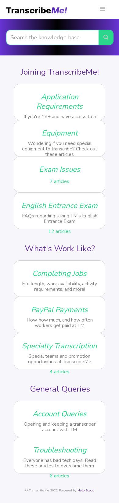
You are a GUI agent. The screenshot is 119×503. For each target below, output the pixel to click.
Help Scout (86, 490)
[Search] (106, 37)
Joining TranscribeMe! (60, 72)
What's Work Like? (60, 248)
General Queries (60, 389)
